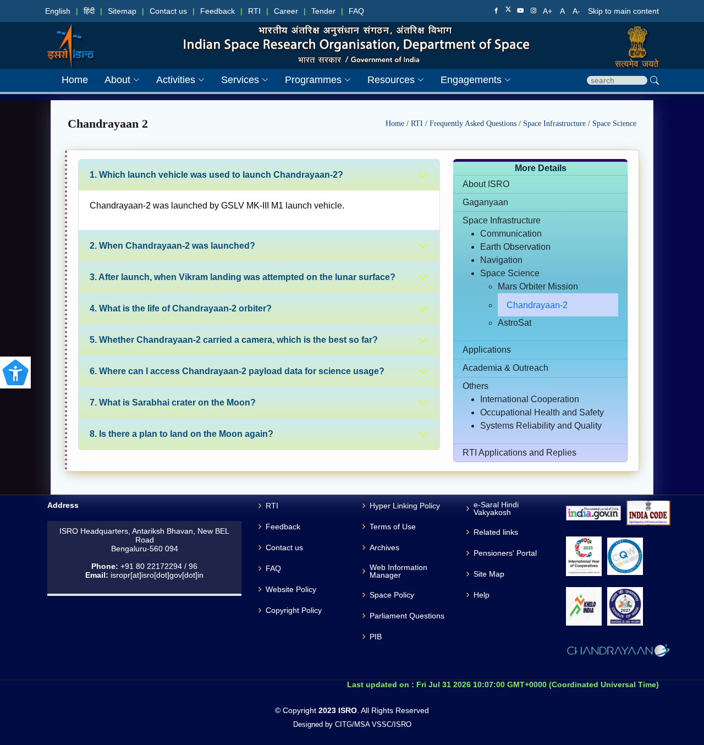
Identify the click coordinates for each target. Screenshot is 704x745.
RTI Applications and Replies (519, 452)
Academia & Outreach (505, 367)
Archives (384, 547)
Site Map (489, 574)
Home (396, 123)
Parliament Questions (407, 616)
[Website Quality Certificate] (625, 557)
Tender (323, 11)
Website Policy (291, 589)
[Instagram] (533, 11)
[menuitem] (114, 80)
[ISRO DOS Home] (70, 35)
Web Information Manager (398, 571)
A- (577, 11)
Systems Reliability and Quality (541, 425)
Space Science (614, 123)
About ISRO (486, 184)
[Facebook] (496, 11)
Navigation (501, 260)
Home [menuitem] (75, 79)
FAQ (356, 11)
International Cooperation (529, 399)
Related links (496, 532)
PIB (376, 636)
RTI (254, 11)
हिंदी (89, 11)
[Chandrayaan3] (618, 653)
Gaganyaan (485, 202)
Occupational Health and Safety (542, 412)
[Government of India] (634, 35)
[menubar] (278, 80)
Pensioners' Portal (505, 553)
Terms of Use (393, 526)
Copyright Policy (294, 610)
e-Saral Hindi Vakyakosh (496, 508)
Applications (487, 349)
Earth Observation (515, 246)
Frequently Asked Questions (474, 123)
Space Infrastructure (555, 123)
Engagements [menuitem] (471, 79)
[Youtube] (520, 11)
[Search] (654, 80)
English (57, 11)
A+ (548, 11)
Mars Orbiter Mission (538, 286)
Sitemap (122, 11)
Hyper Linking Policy (405, 506)
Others (475, 386)
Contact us (168, 11)
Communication (511, 233)
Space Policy (392, 595)
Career (286, 11)
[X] (508, 10)
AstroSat (514, 322)
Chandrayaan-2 (537, 305)
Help (482, 595)
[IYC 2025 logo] (584, 556)
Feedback (217, 11)
